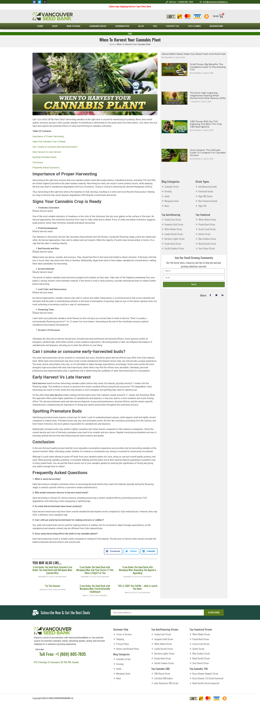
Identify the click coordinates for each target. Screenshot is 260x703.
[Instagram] (44, 2)
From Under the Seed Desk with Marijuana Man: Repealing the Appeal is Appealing (137, 570)
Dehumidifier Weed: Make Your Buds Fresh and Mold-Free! (194, 54)
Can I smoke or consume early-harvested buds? (55, 147)
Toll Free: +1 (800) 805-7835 (62, 654)
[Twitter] (39, 2)
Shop (55, 26)
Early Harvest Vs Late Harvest (46, 152)
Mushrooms (216, 26)
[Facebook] (34, 2)
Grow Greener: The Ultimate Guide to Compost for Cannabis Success (208, 153)
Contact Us (172, 26)
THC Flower (194, 26)
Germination (122, 26)
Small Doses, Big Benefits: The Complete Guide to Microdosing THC (208, 67)
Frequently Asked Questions (45, 167)
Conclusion (37, 162)
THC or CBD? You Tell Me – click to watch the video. (137, 587)
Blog (141, 26)
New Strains (73, 26)
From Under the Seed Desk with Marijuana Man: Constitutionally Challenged (95, 588)
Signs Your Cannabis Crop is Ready (49, 141)
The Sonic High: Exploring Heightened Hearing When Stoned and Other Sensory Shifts (208, 95)
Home (40, 26)
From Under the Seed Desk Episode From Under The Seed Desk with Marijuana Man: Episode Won (52, 570)
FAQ (155, 26)
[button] (113, 551)
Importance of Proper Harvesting (48, 136)
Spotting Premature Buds (44, 157)
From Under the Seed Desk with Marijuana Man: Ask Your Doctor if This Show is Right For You (94, 570)
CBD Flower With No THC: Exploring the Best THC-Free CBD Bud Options (206, 124)
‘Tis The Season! (52, 586)
